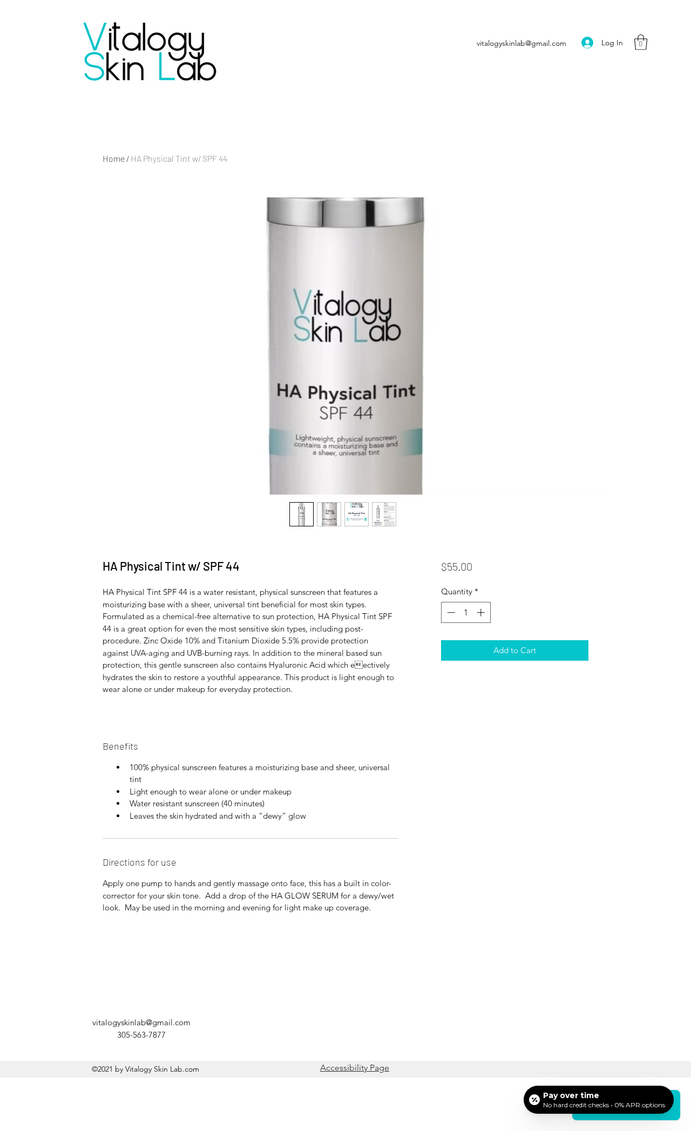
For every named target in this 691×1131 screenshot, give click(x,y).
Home (114, 158)
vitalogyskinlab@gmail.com (521, 43)
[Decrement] (450, 612)
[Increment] (482, 612)
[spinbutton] (466, 612)
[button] (640, 42)
